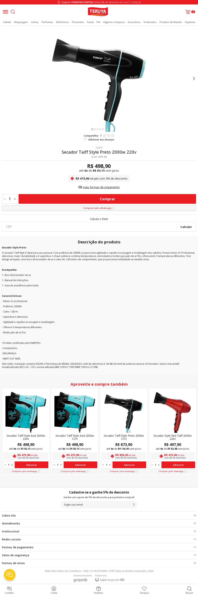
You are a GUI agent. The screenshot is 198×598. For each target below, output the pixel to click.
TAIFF (99, 147)
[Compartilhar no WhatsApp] (104, 135)
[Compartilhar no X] (108, 135)
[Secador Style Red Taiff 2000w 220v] (172, 431)
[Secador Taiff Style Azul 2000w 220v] (26, 431)
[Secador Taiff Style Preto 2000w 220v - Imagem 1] (99, 78)
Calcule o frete (99, 219)
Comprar (107, 199)
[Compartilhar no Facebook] (101, 135)
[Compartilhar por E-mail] (112, 135)
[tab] (92, 129)
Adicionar (31, 465)
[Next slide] (193, 78)
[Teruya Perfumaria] (98, 11)
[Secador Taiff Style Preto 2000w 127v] (123, 431)
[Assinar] (134, 504)
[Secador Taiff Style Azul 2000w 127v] (74, 431)
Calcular (186, 227)
